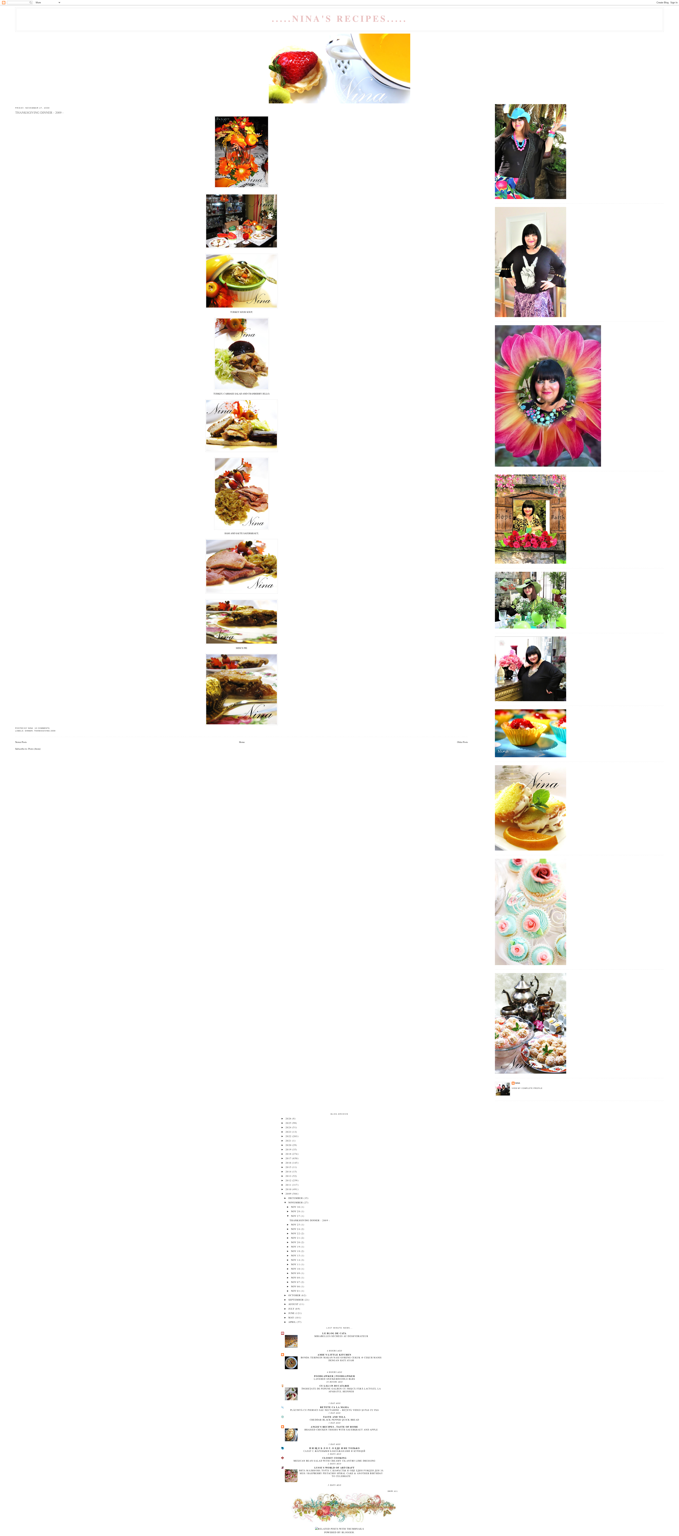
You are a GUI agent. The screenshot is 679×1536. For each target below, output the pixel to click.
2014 (289, 1171)
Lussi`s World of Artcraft (334, 1467)
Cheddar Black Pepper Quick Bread (334, 1419)
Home (242, 742)
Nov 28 (296, 1211)
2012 (289, 1180)
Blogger (348, 1532)
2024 (289, 1127)
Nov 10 (296, 1268)
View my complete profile (527, 1088)
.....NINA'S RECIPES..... (339, 18)
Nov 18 (296, 1251)
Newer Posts (21, 742)
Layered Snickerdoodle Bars (334, 1378)
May (291, 1317)
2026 (289, 1118)
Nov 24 (296, 1229)
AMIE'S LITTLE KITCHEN (334, 1354)
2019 (289, 1149)
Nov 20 (296, 1242)
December (296, 1198)
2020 (289, 1145)
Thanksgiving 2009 (45, 731)
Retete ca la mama (334, 1407)
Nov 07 (296, 1282)
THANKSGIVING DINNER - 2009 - (39, 112)
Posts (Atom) (34, 748)
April (292, 1322)
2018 (289, 1153)
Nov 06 (296, 1286)
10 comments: (43, 728)
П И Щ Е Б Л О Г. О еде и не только (334, 1448)
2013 (289, 1176)
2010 (289, 1189)
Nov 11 (296, 1264)
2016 (289, 1162)
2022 (289, 1136)
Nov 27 (296, 1215)
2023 (289, 1131)
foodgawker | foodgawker (334, 1376)
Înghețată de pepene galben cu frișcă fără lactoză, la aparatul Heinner (341, 1390)
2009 (289, 1193)
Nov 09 (296, 1273)
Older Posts (462, 742)
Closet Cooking (334, 1457)
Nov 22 (296, 1233)
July (291, 1308)
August (293, 1304)
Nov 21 (296, 1237)
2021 (289, 1140)
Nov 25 (296, 1224)
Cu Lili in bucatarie (335, 1385)
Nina (517, 1083)
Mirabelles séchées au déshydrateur (341, 1336)
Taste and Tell (334, 1416)
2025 (289, 1123)
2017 (289, 1158)
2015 (289, 1167)
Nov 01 (296, 1290)
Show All (393, 1491)
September (296, 1299)
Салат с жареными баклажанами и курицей (334, 1451)
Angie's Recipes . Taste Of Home (334, 1426)
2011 (289, 1184)
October (294, 1295)
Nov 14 (296, 1259)
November (296, 1202)
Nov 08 (296, 1277)
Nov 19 (296, 1246)
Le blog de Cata (334, 1333)
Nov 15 (296, 1255)
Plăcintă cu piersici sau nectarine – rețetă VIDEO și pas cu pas (334, 1410)
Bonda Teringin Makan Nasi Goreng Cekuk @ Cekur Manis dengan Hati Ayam (341, 1359)
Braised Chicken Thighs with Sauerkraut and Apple (341, 1429)
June (292, 1313)
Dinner (29, 731)
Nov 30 (296, 1206)
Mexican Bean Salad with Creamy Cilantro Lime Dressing (335, 1460)
